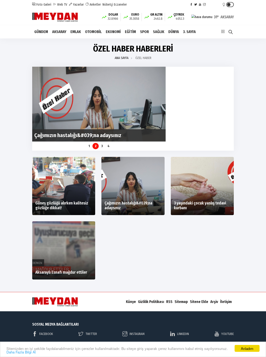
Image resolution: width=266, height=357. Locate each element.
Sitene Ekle (199, 301)
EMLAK (75, 32)
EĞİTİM (130, 32)
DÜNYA (173, 32)
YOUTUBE (227, 334)
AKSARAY (59, 32)
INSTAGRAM (137, 334)
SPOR (144, 32)
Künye (131, 301)
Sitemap (181, 301)
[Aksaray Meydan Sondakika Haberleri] (55, 17)
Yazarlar (78, 4)
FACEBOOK (46, 334)
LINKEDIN (183, 334)
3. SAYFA (189, 32)
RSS (169, 301)
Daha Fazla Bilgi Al (21, 352)
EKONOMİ (113, 32)
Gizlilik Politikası (151, 301)
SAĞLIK (158, 32)
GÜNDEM (41, 32)
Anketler (95, 4)
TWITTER (91, 334)
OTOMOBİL (93, 32)
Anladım (247, 348)
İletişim (226, 301)
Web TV (61, 4)
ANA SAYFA (121, 58)
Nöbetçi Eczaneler (114, 4)
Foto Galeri (43, 4)
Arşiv (214, 301)
